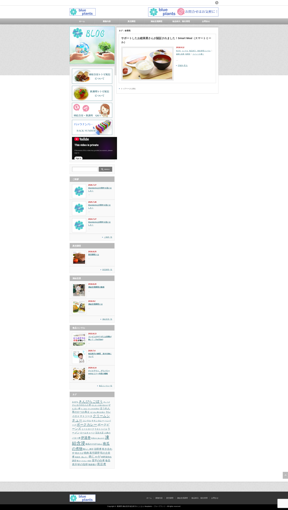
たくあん (84, 409)
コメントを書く (198, 54)
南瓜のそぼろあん (94, 444)
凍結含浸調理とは (95, 304)
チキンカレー (98, 420)
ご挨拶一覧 (108, 237)
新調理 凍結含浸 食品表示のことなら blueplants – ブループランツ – (142, 506)
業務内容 (107, 21)
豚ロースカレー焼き (84, 461)
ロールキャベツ (87, 433)
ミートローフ (87, 429)
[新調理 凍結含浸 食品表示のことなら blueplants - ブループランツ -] (83, 14)
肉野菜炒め (106, 457)
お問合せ (206, 21)
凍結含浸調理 (156, 21)
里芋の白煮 (98, 460)
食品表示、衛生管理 (181, 21)
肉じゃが (95, 456)
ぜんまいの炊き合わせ (99, 405)
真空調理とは (93, 255)
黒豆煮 (101, 464)
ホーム (82, 21)
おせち (75, 402)
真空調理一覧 (107, 269)
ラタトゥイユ (100, 429)
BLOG (178, 51)
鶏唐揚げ (92, 464)
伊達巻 (86, 437)
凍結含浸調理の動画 (96, 287)
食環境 (187, 54)
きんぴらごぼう (91, 401)
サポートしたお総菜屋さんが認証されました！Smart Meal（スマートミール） (166, 40)
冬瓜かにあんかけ (97, 438)
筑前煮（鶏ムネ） (81, 457)
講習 (74, 460)
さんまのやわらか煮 (81, 405)
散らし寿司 (88, 449)
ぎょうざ (106, 402)
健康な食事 (180, 54)
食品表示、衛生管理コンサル (200, 51)
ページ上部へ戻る (285, 475)
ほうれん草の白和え (97, 412)
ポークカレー (87, 424)
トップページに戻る (128, 89)
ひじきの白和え (93, 409)
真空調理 (131, 21)
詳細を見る (183, 65)
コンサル (185, 51)
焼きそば (79, 453)
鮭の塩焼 (83, 464)
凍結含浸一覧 (107, 319)
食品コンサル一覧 (105, 386)
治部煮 (98, 448)
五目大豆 (99, 433)
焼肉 (86, 452)
